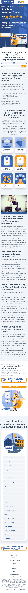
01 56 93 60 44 (14, 386)
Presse (14, 571)
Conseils (14, 558)
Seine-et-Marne (10, 6)
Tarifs (14, 563)
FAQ (14, 566)
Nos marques (14, 574)
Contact (14, 568)
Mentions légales (22, 590)
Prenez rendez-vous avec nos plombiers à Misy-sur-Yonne (15, 380)
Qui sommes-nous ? (14, 560)
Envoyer (23, 66)
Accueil (3, 6)
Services (14, 555)
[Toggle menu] (26, 2)
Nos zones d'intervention (14, 577)
